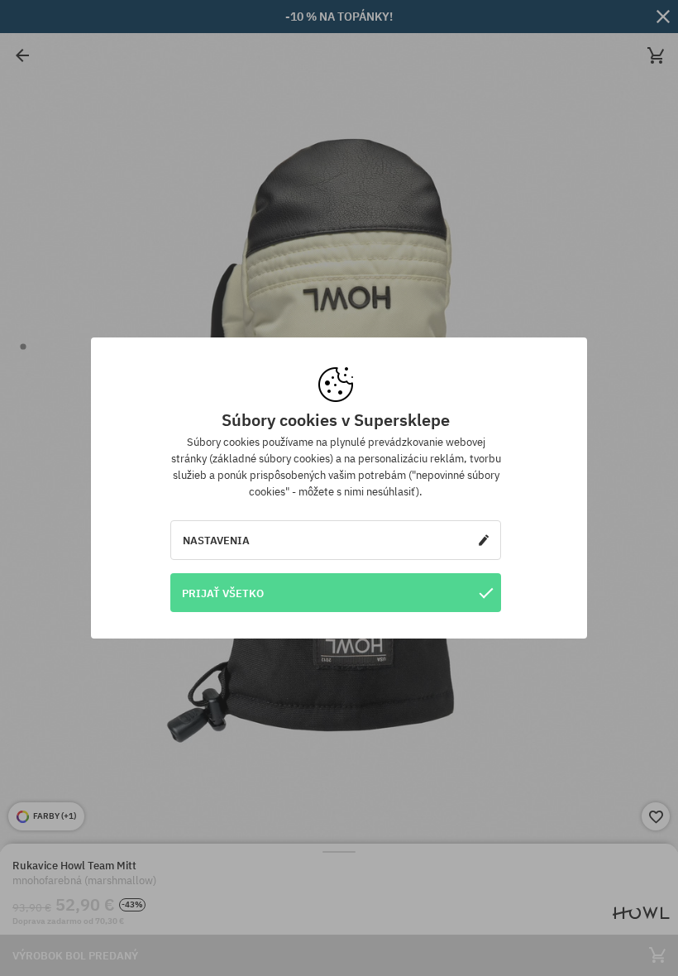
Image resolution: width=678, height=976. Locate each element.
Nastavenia (216, 540)
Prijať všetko (223, 593)
